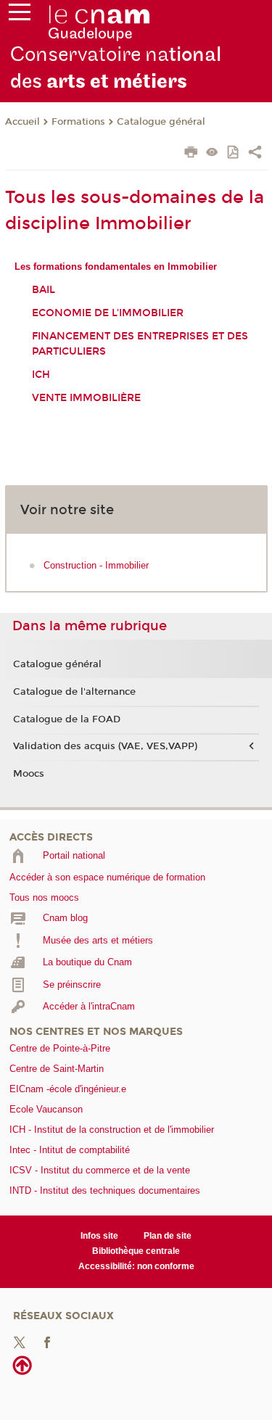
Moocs (28, 774)
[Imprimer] (191, 153)
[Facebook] (47, 1341)
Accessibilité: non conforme (136, 1266)
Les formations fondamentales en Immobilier (116, 266)
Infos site (99, 1236)
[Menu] (19, 15)
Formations (78, 122)
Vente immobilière (86, 398)
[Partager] (255, 153)
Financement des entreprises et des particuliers (140, 344)
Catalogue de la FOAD (66, 719)
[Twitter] (19, 1341)
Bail (43, 290)
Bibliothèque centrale (136, 1251)
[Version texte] (212, 153)
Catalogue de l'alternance (74, 692)
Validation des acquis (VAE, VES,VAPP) (105, 746)
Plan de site (167, 1236)
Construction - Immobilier (96, 565)
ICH (41, 374)
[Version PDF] (234, 153)
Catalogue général (161, 122)
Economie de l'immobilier (108, 313)
